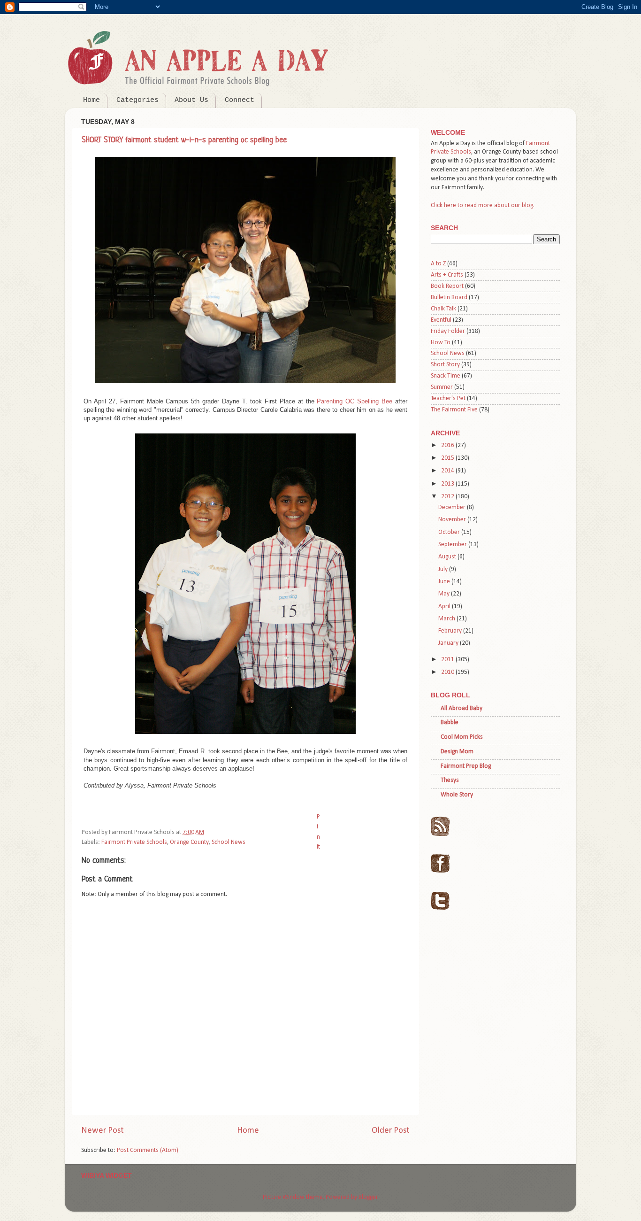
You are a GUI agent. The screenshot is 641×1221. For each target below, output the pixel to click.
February (450, 631)
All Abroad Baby (461, 708)
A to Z (438, 264)
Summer (442, 387)
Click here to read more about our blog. (482, 205)
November (452, 520)
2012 (448, 497)
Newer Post (102, 1130)
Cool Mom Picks (462, 737)
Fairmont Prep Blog (466, 766)
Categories (137, 100)
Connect (239, 100)
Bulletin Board (449, 297)
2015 (448, 458)
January (449, 643)
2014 (448, 471)
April (445, 606)
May (444, 594)
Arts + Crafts (447, 275)
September (453, 544)
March (447, 619)
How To (440, 343)
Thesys (450, 780)
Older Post (391, 1130)
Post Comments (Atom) (147, 1150)
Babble (449, 722)
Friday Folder (448, 331)
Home (91, 100)
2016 (448, 445)
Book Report (447, 286)
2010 (448, 672)
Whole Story (457, 795)
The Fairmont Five (454, 410)
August (448, 557)
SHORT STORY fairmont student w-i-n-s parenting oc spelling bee (184, 140)
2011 (448, 660)
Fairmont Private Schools (134, 842)
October (449, 532)
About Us (191, 100)
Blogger (368, 1197)
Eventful (441, 320)
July (443, 569)
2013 (448, 484)
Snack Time (445, 376)
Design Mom (457, 752)
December (452, 507)
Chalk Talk (443, 309)
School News (228, 842)
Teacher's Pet (448, 398)
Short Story (445, 365)
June (444, 582)
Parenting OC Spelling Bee (354, 401)
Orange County (189, 842)
